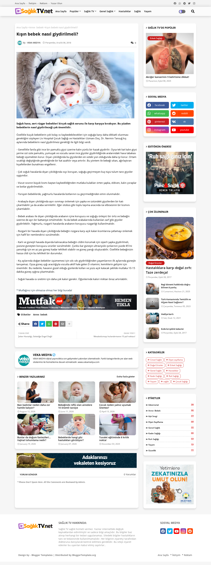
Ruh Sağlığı (174, 376)
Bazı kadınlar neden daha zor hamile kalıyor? (33, 406)
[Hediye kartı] (152, 318)
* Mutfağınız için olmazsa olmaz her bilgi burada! (44, 290)
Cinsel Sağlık (156, 359)
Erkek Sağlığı (176, 365)
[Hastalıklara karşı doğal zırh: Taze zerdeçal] (170, 238)
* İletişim (175, 555)
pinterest (160, 121)
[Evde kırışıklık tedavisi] (152, 333)
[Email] (62, 324)
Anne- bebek (36, 27)
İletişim (33, 3)
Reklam (44, 3)
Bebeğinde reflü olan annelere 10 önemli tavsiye (75, 406)
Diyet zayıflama (176, 359)
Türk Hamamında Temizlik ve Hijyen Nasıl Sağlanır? (176, 301)
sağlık (166, 381)
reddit (184, 113)
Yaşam (147, 11)
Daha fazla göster (126, 376)
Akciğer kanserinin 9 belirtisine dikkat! (167, 77)
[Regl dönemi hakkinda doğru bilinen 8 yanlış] (152, 289)
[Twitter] (42, 324)
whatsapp (159, 113)
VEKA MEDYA (42, 355)
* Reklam (187, 555)
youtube (184, 129)
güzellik (171, 450)
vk (184, 121)
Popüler (74, 11)
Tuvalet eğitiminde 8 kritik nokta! (114, 439)
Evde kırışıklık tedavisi (172, 328)
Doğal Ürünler (156, 365)
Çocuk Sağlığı (182, 381)
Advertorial (171, 404)
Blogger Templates (42, 555)
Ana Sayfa (20, 3)
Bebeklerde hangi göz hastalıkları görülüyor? (71, 439)
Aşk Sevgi (171, 416)
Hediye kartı (167, 314)
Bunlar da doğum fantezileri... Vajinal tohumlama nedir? (34, 439)
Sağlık (137, 11)
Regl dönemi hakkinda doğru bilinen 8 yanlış (175, 286)
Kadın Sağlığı (156, 376)
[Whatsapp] (49, 324)
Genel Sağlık (106, 11)
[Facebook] (35, 324)
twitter (184, 105)
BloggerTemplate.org (84, 555)
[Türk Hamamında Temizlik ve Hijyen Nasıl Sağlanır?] (152, 303)
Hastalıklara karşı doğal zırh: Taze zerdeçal (169, 270)
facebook (160, 105)
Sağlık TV (89, 11)
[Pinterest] (56, 324)
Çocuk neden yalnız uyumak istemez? (115, 406)
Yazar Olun (56, 3)
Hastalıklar (125, 11)
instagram (159, 129)
